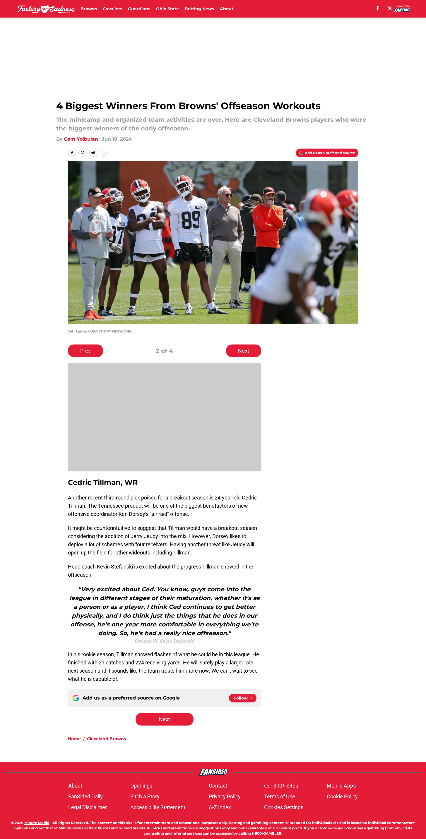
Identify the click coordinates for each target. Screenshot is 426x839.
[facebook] (378, 8)
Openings (141, 786)
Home (74, 738)
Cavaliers (112, 8)
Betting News (199, 8)
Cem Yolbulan (81, 139)
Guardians (139, 8)
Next (243, 351)
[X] (389, 8)
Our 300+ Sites (281, 786)
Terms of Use (279, 796)
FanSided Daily (85, 796)
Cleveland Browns (106, 738)
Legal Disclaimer (87, 807)
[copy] (104, 153)
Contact (218, 786)
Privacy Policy (225, 796)
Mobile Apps (341, 786)
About (226, 8)
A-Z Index (220, 807)
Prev (85, 351)
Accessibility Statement (157, 807)
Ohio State (167, 8)
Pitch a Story (145, 796)
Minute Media (36, 823)
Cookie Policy (342, 796)
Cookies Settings (283, 807)
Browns (89, 8)
